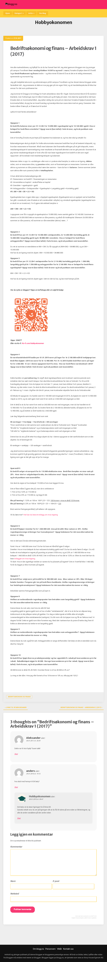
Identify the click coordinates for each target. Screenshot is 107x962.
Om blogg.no (38, 949)
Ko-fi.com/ (33, 343)
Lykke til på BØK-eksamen (16, 707)
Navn (12, 881)
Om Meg (42, 13)
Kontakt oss (68, 949)
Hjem (7, 13)
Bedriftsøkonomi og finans (19, 697)
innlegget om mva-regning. (25, 559)
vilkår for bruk (88, 918)
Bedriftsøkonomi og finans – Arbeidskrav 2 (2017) (80, 707)
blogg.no (60, 958)
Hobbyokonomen (39, 796)
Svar (16, 754)
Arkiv (30, 13)
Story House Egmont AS (93, 958)
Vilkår (59, 949)
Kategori (18, 13)
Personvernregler (79, 918)
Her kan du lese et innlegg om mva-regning (41, 515)
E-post (56, 881)
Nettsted (14, 893)
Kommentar (16, 846)
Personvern (50, 949)
